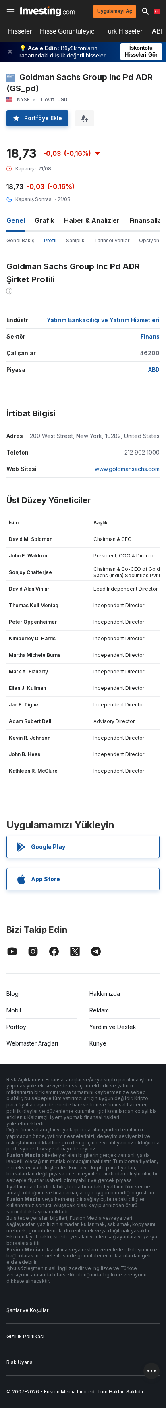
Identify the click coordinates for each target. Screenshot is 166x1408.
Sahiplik (75, 240)
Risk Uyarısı (20, 1362)
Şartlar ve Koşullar (27, 1310)
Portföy (16, 1026)
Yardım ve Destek (112, 1026)
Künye (97, 1043)
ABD (154, 369)
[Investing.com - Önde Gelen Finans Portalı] (47, 11)
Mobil (13, 1010)
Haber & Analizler (92, 220)
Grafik (44, 220)
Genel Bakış (20, 240)
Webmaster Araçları (32, 1043)
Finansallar (146, 220)
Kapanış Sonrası (34, 199)
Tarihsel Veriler (111, 240)
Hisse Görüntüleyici (68, 31)
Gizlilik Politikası (25, 1336)
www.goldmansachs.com (127, 468)
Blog (12, 993)
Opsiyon (149, 240)
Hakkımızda (104, 993)
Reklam (99, 1010)
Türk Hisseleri (124, 31)
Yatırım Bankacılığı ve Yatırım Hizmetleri (103, 319)
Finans (150, 336)
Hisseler (20, 31)
